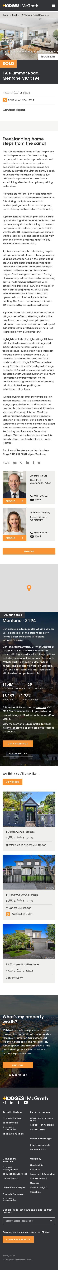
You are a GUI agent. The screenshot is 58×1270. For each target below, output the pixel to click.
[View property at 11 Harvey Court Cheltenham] (29, 887)
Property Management (10, 1168)
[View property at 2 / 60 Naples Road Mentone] (29, 953)
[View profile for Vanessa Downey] (29, 524)
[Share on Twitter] (39, 464)
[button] (29, 588)
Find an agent (38, 1129)
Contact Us (36, 1165)
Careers (34, 1183)
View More (12, 782)
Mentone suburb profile (26, 724)
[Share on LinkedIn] (27, 464)
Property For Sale (12, 1118)
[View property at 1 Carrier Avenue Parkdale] (29, 821)
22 (8, 54)
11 (34, 51)
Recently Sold (10, 1123)
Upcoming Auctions (14, 1134)
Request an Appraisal (42, 1125)
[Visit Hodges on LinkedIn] (11, 1103)
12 (37, 51)
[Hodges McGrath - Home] (20, 5)
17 (51, 51)
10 (31, 51)
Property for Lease (13, 1194)
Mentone (41, 708)
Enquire (29, 552)
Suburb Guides (18, 753)
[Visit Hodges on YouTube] (26, 1103)
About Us (35, 1170)
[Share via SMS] (21, 464)
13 (40, 51)
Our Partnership (39, 1179)
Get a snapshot (17, 744)
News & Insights (39, 1188)
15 (46, 51)
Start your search (40, 1145)
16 (49, 51)
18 (54, 51)
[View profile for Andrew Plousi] (29, 487)
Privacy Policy (9, 1256)
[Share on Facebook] (33, 464)
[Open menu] (53, 5)
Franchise (35, 1192)
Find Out (17, 1065)
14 (43, 51)
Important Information (42, 1174)
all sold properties (35, 728)
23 (11, 54)
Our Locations (11, 1178)
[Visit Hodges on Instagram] (4, 1104)
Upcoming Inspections (9, 1128)
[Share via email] (15, 464)
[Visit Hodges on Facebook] (18, 1103)
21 (5, 54)
